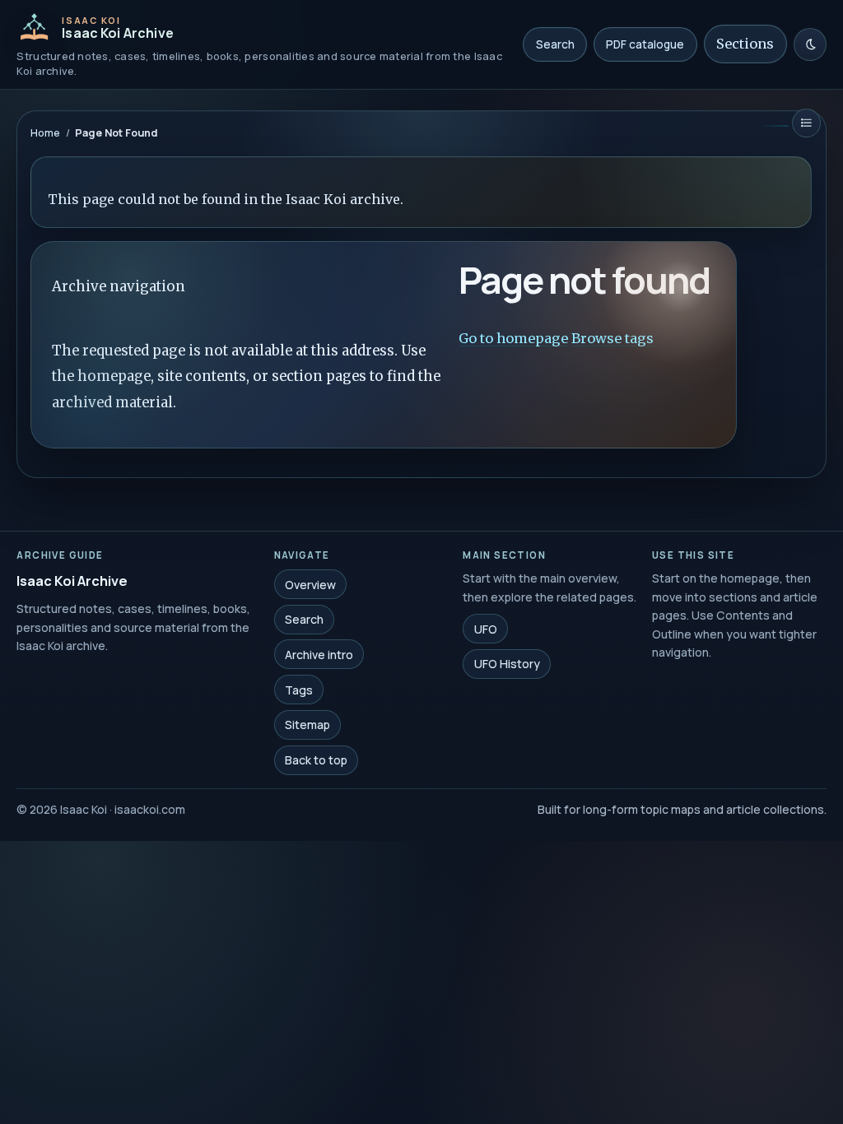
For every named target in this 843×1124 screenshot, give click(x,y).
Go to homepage (514, 338)
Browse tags (613, 338)
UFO (485, 628)
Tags (299, 689)
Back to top (316, 760)
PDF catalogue (645, 44)
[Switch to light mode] (810, 44)
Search (555, 44)
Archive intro (319, 654)
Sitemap (307, 724)
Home (45, 133)
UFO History (507, 663)
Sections (745, 43)
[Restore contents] (806, 123)
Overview (310, 584)
